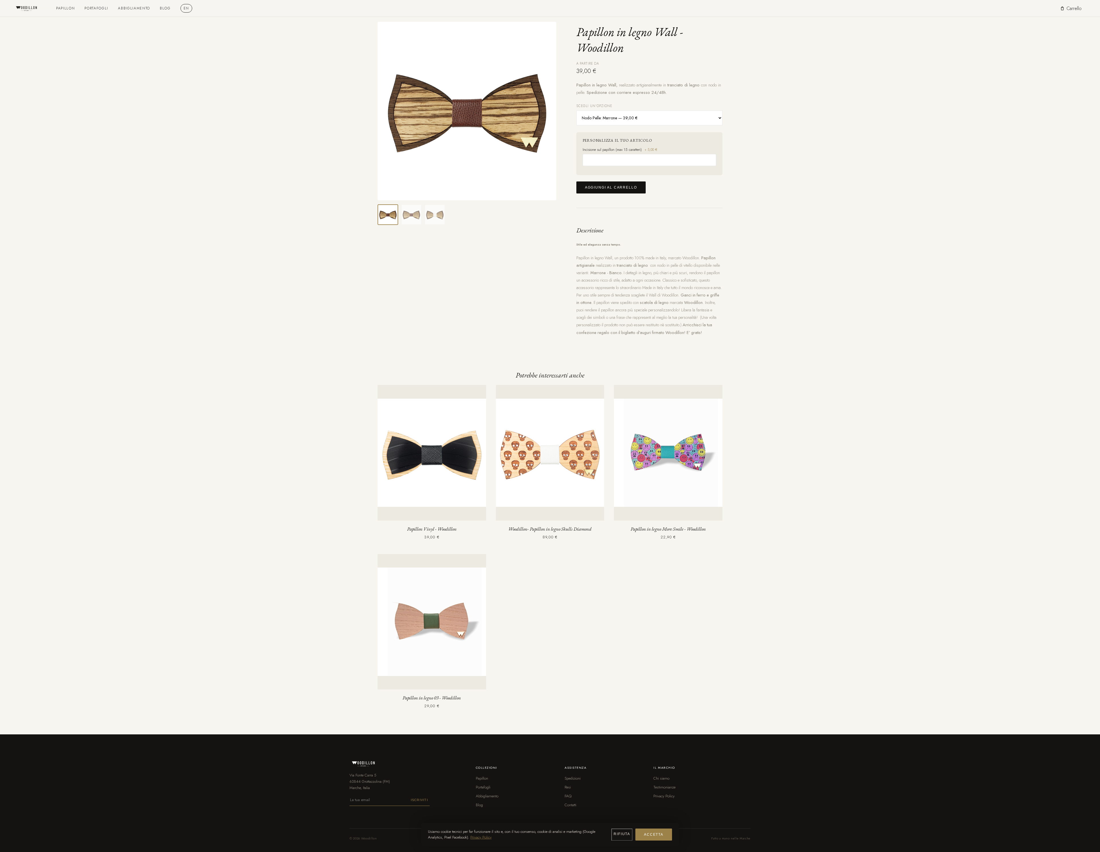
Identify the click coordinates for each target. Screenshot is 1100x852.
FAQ (568, 796)
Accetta (653, 834)
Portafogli (96, 8)
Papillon (65, 8)
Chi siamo (661, 778)
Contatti (570, 805)
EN (186, 8)
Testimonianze (664, 787)
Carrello (1074, 8)
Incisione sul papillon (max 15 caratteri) (620, 149)
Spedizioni (573, 778)
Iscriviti (419, 800)
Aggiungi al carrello (611, 187)
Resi (568, 787)
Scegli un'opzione (594, 106)
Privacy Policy (664, 796)
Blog (165, 8)
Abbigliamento (134, 8)
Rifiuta (622, 834)
